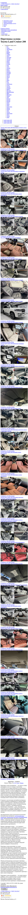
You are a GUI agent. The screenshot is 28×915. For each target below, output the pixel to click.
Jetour (8, 80)
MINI (8, 93)
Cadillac (8, 54)
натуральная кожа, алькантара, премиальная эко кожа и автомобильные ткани (14, 817)
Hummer (9, 72)
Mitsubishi (9, 94)
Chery (8, 56)
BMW (8, 53)
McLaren (9, 90)
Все (7, 46)
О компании (4, 2)
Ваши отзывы (4, 5)
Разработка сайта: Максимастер (9, 886)
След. (18, 783)
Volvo (8, 114)
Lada (8, 82)
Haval (8, 69)
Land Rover (9, 84)
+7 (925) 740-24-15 (5, 4)
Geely (8, 66)
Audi (8, 50)
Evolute (8, 64)
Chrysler (9, 58)
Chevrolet (9, 57)
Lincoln (8, 86)
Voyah (8, 116)
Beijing (8, 52)
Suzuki (8, 109)
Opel (8, 97)
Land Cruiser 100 (8, 120)
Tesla (8, 110)
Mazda (8, 89)
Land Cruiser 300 (8, 122)
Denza (8, 61)
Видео (5, 24)
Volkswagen (9, 113)
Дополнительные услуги (10, 23)
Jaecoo (8, 76)
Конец (21, 783)
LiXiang (8, 88)
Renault (8, 101)
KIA (8, 81)
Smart (8, 105)
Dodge (8, 62)
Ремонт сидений (8, 22)
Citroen (8, 60)
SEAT (8, 102)
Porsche (8, 100)
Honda (8, 70)
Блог (5, 26)
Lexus (8, 85)
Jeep (8, 78)
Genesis (8, 68)
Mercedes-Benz (10, 92)
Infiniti (8, 74)
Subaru (8, 108)
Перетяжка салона (8, 20)
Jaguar (8, 77)
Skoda (8, 104)
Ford (8, 65)
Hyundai (9, 73)
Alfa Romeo (9, 49)
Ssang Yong (9, 106)
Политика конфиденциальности (9, 887)
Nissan (8, 96)
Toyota (8, 112)
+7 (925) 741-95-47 (14, 4)
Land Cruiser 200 (8, 121)
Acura (8, 48)
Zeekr (8, 117)
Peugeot (8, 98)
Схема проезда (4, 9)
